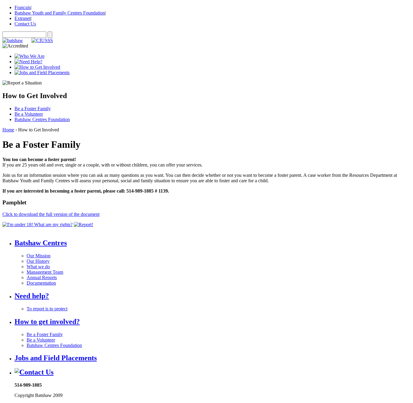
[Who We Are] (29, 56)
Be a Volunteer (29, 114)
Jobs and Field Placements (56, 358)
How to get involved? (47, 321)
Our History (38, 261)
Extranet (23, 18)
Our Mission (38, 255)
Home (8, 129)
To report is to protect (47, 308)
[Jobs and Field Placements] (42, 72)
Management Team (45, 272)
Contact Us (25, 23)
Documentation (41, 283)
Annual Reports (42, 277)
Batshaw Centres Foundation (42, 119)
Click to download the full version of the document (50, 214)
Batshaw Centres (41, 243)
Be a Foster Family (33, 108)
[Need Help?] (28, 61)
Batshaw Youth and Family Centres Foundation (60, 12)
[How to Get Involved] (37, 67)
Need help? (32, 296)
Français (23, 7)
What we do (38, 266)
